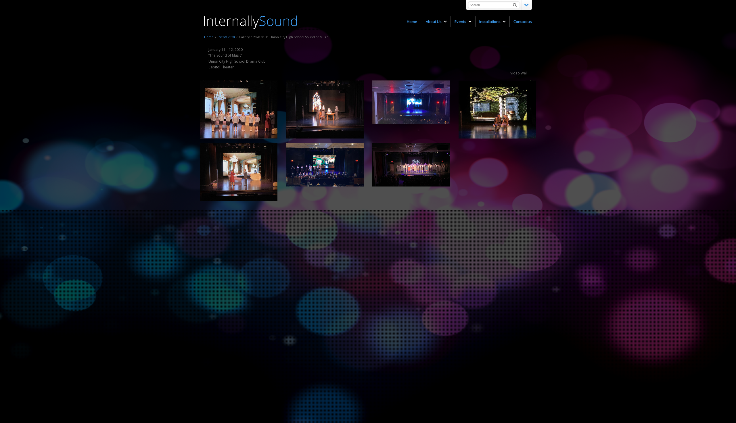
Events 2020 (226, 37)
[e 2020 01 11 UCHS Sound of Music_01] (325, 164)
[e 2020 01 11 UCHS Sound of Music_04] (238, 109)
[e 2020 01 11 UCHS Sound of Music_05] (497, 109)
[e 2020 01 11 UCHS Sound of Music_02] (325, 109)
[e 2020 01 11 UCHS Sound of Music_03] (238, 172)
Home (209, 37)
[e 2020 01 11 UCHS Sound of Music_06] (411, 102)
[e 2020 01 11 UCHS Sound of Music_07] (411, 164)
